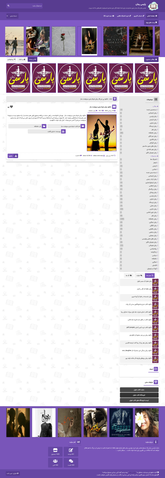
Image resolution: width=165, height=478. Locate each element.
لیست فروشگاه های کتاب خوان (139, 400)
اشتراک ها (153, 159)
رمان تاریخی (153, 119)
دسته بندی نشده (151, 172)
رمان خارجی (153, 209)
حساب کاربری (138, 16)
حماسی (154, 169)
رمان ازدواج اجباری (151, 182)
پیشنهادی (10, 59)
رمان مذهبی (153, 232)
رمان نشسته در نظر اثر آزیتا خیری (142, 296)
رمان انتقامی (153, 186)
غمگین (154, 262)
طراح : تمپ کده (11, 473)
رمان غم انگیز (152, 136)
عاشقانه (154, 258)
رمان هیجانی (153, 245)
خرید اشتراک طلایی (123, 16)
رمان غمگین (153, 222)
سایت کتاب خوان (139, 390)
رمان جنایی (153, 205)
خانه (110, 99)
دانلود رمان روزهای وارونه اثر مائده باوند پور (138, 358)
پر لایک (21, 59)
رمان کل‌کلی (153, 143)
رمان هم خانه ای (152, 149)
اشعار (155, 162)
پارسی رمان (132, 472)
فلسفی (154, 265)
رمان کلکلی (153, 225)
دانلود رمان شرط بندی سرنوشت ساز (100, 107)
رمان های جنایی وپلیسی (149, 239)
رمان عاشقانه (92, 111)
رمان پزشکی (153, 192)
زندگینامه (154, 252)
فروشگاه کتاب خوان (139, 395)
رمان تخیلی (153, 123)
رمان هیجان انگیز (151, 152)
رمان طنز (154, 129)
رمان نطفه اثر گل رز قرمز (144, 289)
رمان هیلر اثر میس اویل (144, 281)
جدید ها (149, 275)
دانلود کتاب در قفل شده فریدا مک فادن (140, 319)
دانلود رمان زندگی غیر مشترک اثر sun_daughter (137, 350)
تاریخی (155, 166)
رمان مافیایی (153, 229)
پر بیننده (31, 59)
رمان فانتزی (153, 139)
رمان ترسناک (153, 126)
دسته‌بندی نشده (152, 109)
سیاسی (154, 255)
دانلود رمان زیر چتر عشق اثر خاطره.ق (141, 335)
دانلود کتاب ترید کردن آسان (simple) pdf (139, 327)
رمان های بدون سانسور (149, 146)
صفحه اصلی (151, 16)
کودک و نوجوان (152, 268)
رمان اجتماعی (152, 113)
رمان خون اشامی (152, 212)
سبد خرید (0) (108, 16)
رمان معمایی (153, 235)
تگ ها (127, 275)
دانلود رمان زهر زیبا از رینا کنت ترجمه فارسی (138, 343)
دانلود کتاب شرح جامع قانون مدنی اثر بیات (139, 304)
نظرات (138, 275)
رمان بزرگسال (152, 189)
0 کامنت (77, 156)
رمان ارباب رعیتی (151, 179)
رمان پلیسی (153, 116)
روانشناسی (153, 249)
